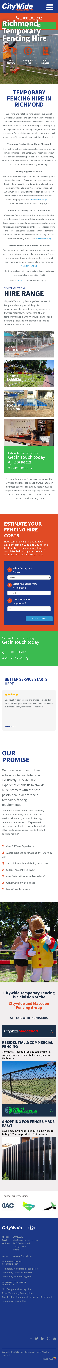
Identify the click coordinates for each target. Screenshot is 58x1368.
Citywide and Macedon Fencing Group (29, 1005)
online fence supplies (40, 199)
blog (20, 280)
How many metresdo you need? (22, 601)
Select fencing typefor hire (22, 570)
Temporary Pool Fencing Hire (16, 1276)
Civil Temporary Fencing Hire (16, 1289)
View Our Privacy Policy (22, 1256)
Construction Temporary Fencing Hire (21, 1297)
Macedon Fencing (44, 238)
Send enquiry (22, 467)
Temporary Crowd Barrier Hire (17, 1272)
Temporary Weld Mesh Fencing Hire (20, 1268)
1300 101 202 (22, 462)
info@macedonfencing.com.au (25, 1240)
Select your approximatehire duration (25, 585)
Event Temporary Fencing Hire (17, 1293)
